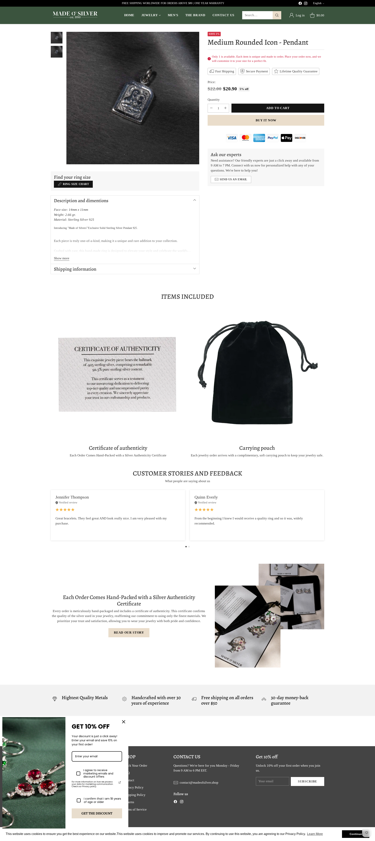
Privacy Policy (133, 787)
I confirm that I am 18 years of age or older (102, 800)
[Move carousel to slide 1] (186, 546)
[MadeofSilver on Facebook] (300, 4)
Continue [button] (356, 834)
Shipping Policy (134, 795)
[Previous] (50, 515)
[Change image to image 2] (56, 52)
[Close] (123, 721)
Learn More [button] (315, 834)
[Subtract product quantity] (211, 108)
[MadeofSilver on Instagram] (306, 4)
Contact (128, 780)
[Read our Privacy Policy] (119, 782)
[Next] (324, 515)
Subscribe (307, 781)
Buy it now (266, 120)
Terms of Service (135, 809)
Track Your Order (135, 765)
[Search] (277, 15)
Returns (128, 802)
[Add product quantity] (225, 108)
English (317, 3)
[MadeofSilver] (75, 15)
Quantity (214, 99)
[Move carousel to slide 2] (189, 546)
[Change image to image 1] (56, 38)
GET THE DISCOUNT (96, 813)
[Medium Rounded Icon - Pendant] (132, 98)
